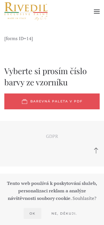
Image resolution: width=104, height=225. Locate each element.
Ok (32, 213)
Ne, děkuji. (64, 213)
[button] (97, 11)
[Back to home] (26, 11)
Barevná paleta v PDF (56, 101)
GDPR (52, 136)
